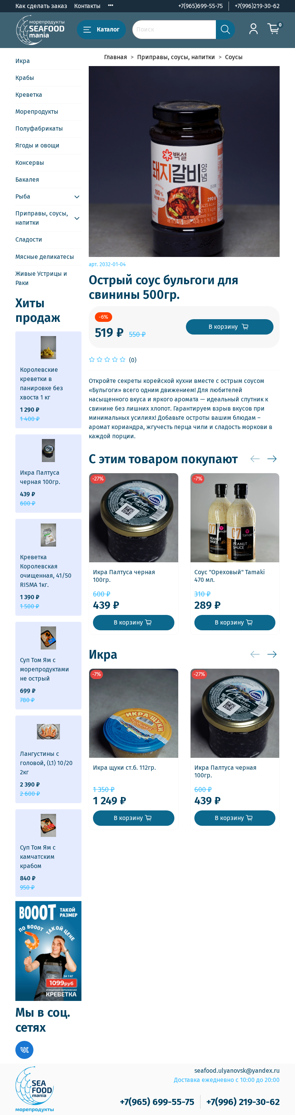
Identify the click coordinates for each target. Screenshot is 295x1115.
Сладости (28, 239)
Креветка (28, 94)
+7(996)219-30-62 (257, 6)
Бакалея (27, 179)
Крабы (24, 77)
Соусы (234, 57)
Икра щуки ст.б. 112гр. (124, 767)
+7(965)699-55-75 (200, 6)
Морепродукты (36, 111)
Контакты (87, 6)
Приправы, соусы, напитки (176, 57)
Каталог (108, 29)
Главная (115, 57)
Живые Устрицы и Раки (41, 278)
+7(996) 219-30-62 (243, 1102)
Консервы (29, 162)
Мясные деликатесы (44, 256)
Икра (22, 61)
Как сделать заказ (41, 6)
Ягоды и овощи (37, 145)
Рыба (22, 196)
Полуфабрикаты (39, 128)
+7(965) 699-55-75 (157, 1102)
